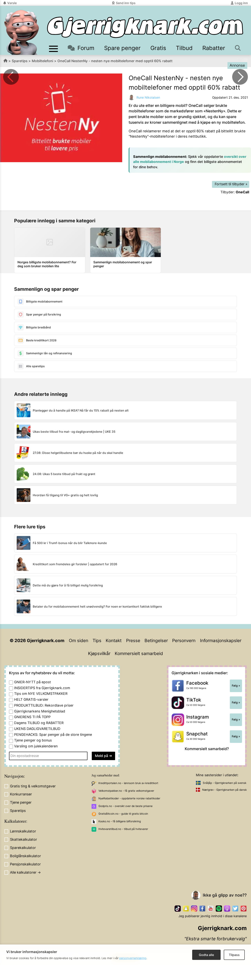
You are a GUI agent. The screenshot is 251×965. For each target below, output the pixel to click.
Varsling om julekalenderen (36, 746)
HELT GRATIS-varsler (31, 699)
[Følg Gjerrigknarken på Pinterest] (243, 908)
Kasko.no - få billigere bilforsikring (119, 821)
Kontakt (114, 640)
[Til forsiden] (145, 27)
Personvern (184, 640)
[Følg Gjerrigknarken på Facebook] (202, 908)
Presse (133, 640)
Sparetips (19, 61)
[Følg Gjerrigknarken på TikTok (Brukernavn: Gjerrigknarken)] (178, 908)
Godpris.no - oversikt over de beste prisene (125, 806)
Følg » (236, 685)
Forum (85, 48)
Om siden (78, 640)
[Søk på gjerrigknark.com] (238, 48)
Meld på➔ (103, 756)
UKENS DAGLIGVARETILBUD (37, 729)
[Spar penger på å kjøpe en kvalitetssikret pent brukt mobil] (240, 77)
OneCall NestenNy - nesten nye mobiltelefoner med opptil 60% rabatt (115, 61)
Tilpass (234, 955)
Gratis (158, 48)
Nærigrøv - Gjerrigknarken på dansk (224, 789)
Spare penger (122, 48)
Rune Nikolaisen (148, 97)
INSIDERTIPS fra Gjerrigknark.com (42, 688)
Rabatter (213, 48)
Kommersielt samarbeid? (207, 748)
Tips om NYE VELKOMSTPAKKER (40, 693)
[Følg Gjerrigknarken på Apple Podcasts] (227, 908)
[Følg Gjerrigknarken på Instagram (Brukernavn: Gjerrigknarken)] (194, 908)
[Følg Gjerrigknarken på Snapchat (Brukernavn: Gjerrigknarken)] (186, 908)
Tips (97, 640)
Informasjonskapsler (220, 640)
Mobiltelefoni (42, 61)
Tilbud (184, 48)
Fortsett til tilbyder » (231, 184)
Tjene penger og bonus (33, 740)
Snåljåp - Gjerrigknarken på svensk (224, 782)
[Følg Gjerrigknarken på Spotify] (219, 908)
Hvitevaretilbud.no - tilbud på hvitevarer (123, 829)
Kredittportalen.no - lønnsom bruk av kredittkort (128, 783)
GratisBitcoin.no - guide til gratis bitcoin (123, 813)
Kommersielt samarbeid (139, 653)
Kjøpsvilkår (99, 653)
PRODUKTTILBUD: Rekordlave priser (44, 705)
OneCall (242, 192)
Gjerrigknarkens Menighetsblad (39, 711)
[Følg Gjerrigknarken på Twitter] (235, 908)
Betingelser (156, 640)
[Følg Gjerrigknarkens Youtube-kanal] (210, 908)
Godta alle (206, 955)
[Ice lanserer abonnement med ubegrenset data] (11, 77)
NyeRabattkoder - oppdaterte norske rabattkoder (129, 798)
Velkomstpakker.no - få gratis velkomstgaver (126, 790)
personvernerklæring (132, 958)
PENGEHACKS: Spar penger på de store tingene (53, 734)
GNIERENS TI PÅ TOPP (32, 717)
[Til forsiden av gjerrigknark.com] (21, 32)
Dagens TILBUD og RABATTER (39, 723)
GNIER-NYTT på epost (32, 682)
